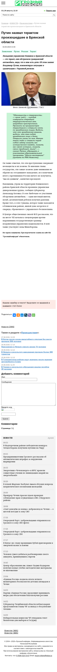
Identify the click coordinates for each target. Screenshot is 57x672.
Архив (51, 438)
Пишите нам (51, 11)
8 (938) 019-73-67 (22, 656)
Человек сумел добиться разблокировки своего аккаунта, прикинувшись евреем (26, 555)
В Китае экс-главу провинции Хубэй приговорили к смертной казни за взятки (28, 544)
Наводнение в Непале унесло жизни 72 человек (23, 347)
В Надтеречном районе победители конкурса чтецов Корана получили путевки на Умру (25, 446)
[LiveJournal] (25, 315)
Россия (24, 51)
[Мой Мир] (22, 315)
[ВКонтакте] (14, 315)
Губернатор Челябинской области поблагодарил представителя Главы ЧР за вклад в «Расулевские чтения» (27, 606)
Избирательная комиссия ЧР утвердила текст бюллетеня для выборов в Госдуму (25, 619)
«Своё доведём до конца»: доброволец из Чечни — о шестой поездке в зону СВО (28, 510)
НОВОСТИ (14, 23)
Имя (3, 377)
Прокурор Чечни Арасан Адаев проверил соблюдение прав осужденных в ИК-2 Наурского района (26, 497)
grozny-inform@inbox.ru (43, 656)
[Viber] (29, 315)
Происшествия (26, 23)
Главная (4, 23)
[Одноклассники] (18, 315)
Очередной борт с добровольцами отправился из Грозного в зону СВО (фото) (27, 521)
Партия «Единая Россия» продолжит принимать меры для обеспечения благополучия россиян (26, 594)
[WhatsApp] (33, 315)
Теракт (33, 51)
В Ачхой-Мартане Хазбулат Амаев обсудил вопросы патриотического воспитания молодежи (28, 485)
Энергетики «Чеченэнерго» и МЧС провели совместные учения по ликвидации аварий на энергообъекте (25, 473)
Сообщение (6, 382)
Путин (16, 51)
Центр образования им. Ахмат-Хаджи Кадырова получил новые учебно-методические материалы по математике (27, 568)
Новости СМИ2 (11, 630)
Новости (7, 438)
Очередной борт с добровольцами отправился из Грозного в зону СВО (27, 532)
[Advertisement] (28, 268)
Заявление (7, 51)
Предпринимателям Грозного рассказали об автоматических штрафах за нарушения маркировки (24, 459)
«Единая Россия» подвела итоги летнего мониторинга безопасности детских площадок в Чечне (26, 581)
